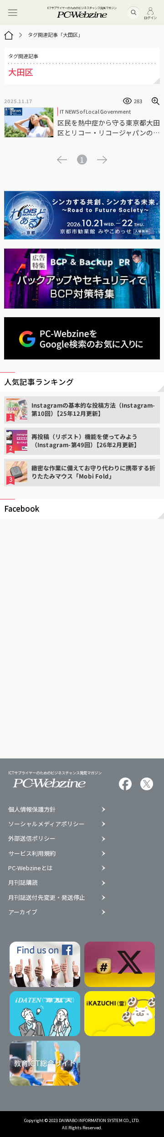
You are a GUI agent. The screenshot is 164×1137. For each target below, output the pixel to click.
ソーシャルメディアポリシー (46, 824)
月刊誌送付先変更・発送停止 (46, 898)
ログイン (150, 17)
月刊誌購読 (23, 883)
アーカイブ (22, 912)
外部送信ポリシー (32, 839)
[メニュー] (12, 12)
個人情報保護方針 (32, 810)
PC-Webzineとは (30, 868)
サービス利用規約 (32, 854)
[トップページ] (8, 35)
